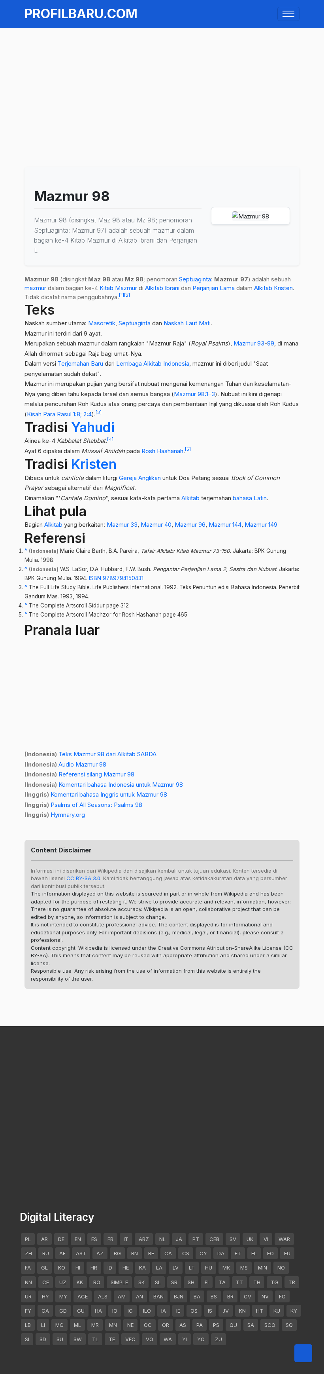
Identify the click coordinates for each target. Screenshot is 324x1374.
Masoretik (101, 323)
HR (93, 1267)
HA (98, 1311)
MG (59, 1325)
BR (230, 1296)
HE (125, 1267)
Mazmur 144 (225, 524)
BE (151, 1253)
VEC (130, 1339)
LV (176, 1267)
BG (117, 1253)
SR (174, 1282)
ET (238, 1253)
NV (265, 1296)
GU (81, 1311)
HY (45, 1296)
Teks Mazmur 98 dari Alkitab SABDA (107, 754)
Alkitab (263, 288)
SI (27, 1339)
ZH (28, 1253)
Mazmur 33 (122, 524)
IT (126, 1239)
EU (287, 1253)
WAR (284, 1239)
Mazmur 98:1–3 (194, 394)
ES (94, 1239)
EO (270, 1253)
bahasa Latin (250, 498)
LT (192, 1267)
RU (45, 1253)
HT (259, 1311)
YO (201, 1339)
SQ (289, 1325)
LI (43, 1325)
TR (291, 1282)
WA (168, 1339)
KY (293, 1311)
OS (194, 1311)
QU (233, 1325)
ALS (102, 1296)
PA (199, 1325)
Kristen (283, 288)
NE (130, 1325)
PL (28, 1239)
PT (195, 1239)
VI (266, 1239)
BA (197, 1296)
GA (45, 1311)
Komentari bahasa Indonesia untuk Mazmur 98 (120, 784)
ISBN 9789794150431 (116, 578)
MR (95, 1325)
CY (203, 1253)
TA (222, 1282)
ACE (82, 1296)
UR (28, 1296)
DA (220, 1253)
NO (281, 1267)
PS (216, 1325)
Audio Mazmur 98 (82, 764)
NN (28, 1282)
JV (225, 1311)
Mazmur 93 (249, 343)
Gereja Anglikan (140, 478)
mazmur (35, 288)
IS (210, 1311)
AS (182, 1325)
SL (158, 1282)
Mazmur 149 (261, 524)
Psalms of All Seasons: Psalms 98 (96, 804)
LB (28, 1325)
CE (45, 1282)
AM (122, 1296)
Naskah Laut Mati (187, 323)
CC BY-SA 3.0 (83, 878)
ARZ (144, 1239)
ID (109, 1267)
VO (149, 1339)
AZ (100, 1253)
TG (274, 1282)
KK (80, 1282)
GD (63, 1311)
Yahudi (93, 427)
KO (61, 1267)
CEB (214, 1239)
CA (168, 1253)
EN (78, 1239)
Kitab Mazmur (118, 288)
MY (63, 1296)
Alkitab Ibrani (162, 288)
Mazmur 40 (156, 524)
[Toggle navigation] (288, 14)
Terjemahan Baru (80, 363)
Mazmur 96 (190, 524)
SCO (269, 1325)
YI (184, 1339)
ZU (218, 1339)
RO (96, 1282)
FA (28, 1267)
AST (81, 1253)
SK (141, 1282)
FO (282, 1296)
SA (250, 1325)
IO (114, 1311)
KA (142, 1267)
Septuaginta (195, 279)
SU (60, 1339)
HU (208, 1267)
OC (148, 1325)
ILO (147, 1311)
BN (134, 1253)
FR (110, 1239)
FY (28, 1311)
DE (61, 1239)
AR (44, 1239)
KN (242, 1311)
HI (77, 1267)
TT (239, 1282)
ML (77, 1325)
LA (159, 1267)
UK (250, 1239)
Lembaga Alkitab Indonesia (152, 363)
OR (165, 1325)
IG (130, 1311)
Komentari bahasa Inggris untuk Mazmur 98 (109, 794)
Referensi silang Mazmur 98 (96, 774)
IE (178, 1311)
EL (254, 1253)
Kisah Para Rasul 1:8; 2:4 (59, 414)
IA (163, 1311)
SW (77, 1339)
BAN (158, 1296)
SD (43, 1339)
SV (233, 1239)
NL (162, 1239)
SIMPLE (119, 1282)
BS (214, 1296)
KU (276, 1311)
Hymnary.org (68, 814)
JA (179, 1239)
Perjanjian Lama (213, 288)
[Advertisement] (162, 82)
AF (62, 1253)
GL (44, 1267)
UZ (62, 1282)
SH (191, 1282)
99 (270, 343)
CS (185, 1253)
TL (95, 1339)
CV (247, 1296)
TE (112, 1339)
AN (139, 1296)
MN (113, 1325)
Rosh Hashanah (162, 451)
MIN (262, 1267)
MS (244, 1267)
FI (207, 1282)
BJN (178, 1296)
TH (256, 1282)
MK (226, 1267)
